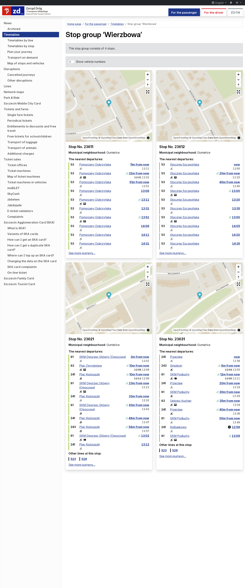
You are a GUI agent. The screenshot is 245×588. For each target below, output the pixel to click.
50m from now (229, 418)
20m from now (229, 173)
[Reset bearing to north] (147, 84)
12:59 (236, 427)
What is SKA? (16, 228)
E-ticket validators (20, 211)
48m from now (139, 418)
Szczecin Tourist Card (19, 284)
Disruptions (12, 69)
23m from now (139, 383)
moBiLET (13, 188)
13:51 (145, 217)
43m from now (139, 405)
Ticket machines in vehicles (27, 182)
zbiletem (13, 199)
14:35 (236, 243)
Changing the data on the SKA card (31, 261)
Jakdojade (14, 205)
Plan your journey (19, 52)
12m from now (230, 374)
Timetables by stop (20, 46)
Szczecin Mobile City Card (22, 103)
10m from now (139, 365)
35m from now (230, 401)
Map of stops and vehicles (25, 63)
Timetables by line (20, 40)
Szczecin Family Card (19, 278)
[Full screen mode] (147, 91)
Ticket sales (12, 159)
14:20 (236, 235)
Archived (13, 29)
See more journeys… (82, 253)
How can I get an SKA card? (27, 239)
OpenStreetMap (136, 137)
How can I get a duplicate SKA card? (28, 247)
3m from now (140, 357)
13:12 (145, 444)
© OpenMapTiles (107, 137)
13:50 (236, 217)
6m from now (230, 365)
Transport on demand (22, 57)
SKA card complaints (22, 267)
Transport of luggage (22, 142)
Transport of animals (22, 148)
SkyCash (13, 194)
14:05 (236, 226)
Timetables (12, 34)
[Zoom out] (147, 79)
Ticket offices (17, 165)
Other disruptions (19, 80)
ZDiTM (235, 12)
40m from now (229, 182)
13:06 (145, 191)
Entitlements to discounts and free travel (31, 128)
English (220, 2)
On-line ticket (17, 272)
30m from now (229, 392)
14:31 (145, 243)
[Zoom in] (147, 74)
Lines (7, 86)
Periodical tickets (19, 120)
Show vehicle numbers (90, 61)
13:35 (236, 208)
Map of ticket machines (23, 176)
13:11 (145, 199)
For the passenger (184, 12)
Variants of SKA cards (22, 234)
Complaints (15, 216)
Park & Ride (12, 97)
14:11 (145, 235)
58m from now (139, 427)
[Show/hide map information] (148, 138)
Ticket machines (19, 171)
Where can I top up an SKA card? (30, 255)
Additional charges (20, 153)
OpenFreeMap (90, 137)
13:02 (145, 435)
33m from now (139, 396)
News (8, 23)
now (237, 164)
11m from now (139, 164)
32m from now (139, 173)
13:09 (236, 436)
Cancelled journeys (21, 75)
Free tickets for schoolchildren (29, 136)
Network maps (14, 92)
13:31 (145, 208)
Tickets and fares (16, 109)
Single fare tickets (20, 115)
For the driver (213, 12)
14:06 (145, 226)
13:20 (236, 199)
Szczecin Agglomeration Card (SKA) (29, 222)
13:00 (236, 191)
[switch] (71, 61)
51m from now (139, 182)
